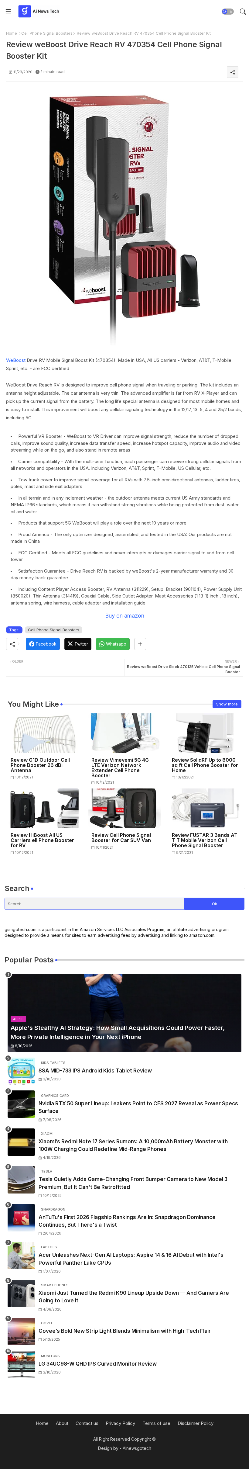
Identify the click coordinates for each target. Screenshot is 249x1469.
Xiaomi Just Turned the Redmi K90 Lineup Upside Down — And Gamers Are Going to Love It (134, 1297)
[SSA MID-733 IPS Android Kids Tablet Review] (21, 1071)
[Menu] (8, 11)
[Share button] (140, 644)
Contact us (87, 1423)
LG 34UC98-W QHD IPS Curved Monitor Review (98, 1364)
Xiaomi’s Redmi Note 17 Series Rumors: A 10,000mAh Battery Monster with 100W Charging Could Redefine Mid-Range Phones (133, 1145)
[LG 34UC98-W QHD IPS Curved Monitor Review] (21, 1364)
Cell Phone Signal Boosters (47, 33)
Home (11, 33)
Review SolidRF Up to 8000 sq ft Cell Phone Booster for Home (205, 765)
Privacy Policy (120, 1423)
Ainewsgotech (137, 1448)
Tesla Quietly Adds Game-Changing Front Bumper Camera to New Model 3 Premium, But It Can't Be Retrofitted (133, 1183)
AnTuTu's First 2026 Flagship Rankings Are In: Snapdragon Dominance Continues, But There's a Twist (127, 1221)
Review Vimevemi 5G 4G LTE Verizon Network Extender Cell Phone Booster (120, 767)
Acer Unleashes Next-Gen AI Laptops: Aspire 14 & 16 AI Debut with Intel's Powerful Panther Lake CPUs (131, 1259)
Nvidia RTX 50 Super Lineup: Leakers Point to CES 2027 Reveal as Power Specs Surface (138, 1107)
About (62, 1423)
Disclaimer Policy (195, 1423)
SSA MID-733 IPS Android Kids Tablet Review (95, 1071)
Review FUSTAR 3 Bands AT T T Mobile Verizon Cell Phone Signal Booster (204, 840)
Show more (227, 704)
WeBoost (16, 360)
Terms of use (156, 1423)
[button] (228, 12)
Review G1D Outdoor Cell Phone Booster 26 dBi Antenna (40, 765)
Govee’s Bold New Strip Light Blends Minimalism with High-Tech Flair (125, 1331)
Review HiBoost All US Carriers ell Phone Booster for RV (42, 840)
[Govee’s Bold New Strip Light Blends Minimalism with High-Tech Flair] (21, 1331)
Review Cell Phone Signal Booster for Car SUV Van (121, 838)
